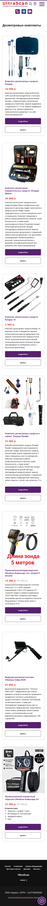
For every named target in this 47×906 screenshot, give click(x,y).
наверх (22, 880)
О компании (18, 866)
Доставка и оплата (14, 869)
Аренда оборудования (33, 866)
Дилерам (27, 869)
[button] (30, 4)
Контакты (36, 869)
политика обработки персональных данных (23, 897)
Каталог (8, 866)
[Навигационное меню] (41, 4)
